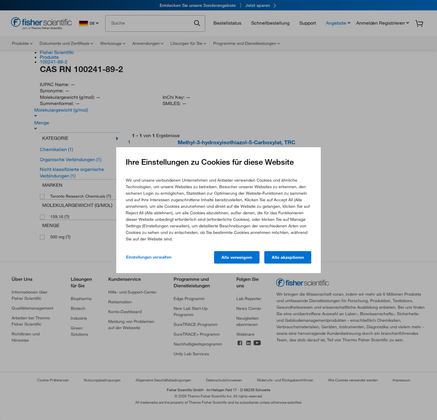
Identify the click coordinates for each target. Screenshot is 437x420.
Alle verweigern (236, 257)
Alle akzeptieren (288, 257)
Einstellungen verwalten (149, 257)
